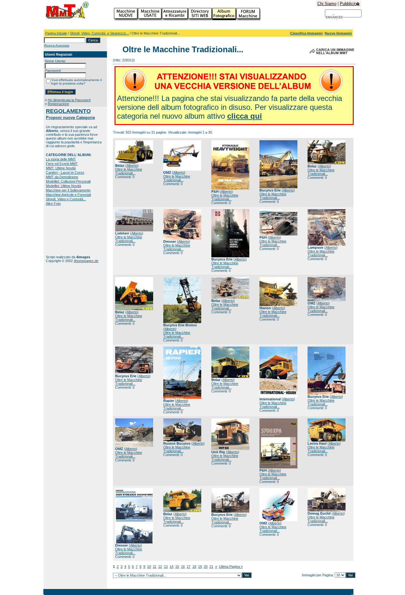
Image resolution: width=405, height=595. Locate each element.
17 (188, 566)
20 (206, 566)
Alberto (132, 165)
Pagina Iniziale (56, 33)
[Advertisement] (65, 230)
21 (211, 566)
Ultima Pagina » (231, 566)
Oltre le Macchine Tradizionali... (128, 171)
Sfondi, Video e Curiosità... (66, 199)
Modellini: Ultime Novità (63, 186)
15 (177, 566)
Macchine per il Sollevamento (68, 190)
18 (194, 566)
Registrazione (58, 104)
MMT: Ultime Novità (61, 168)
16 (183, 566)
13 (166, 566)
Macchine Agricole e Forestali (68, 195)
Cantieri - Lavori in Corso (65, 172)
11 (154, 566)
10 (149, 566)
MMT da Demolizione (62, 177)
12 (160, 566)
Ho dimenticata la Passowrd (69, 100)
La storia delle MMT (61, 159)
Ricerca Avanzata (56, 45)
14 (171, 566)
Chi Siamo (326, 3)
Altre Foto (53, 203)
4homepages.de (86, 261)
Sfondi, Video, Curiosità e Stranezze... (99, 33)
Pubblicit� (350, 3)
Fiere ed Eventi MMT (62, 164)
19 (200, 566)
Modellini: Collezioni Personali (68, 181)
